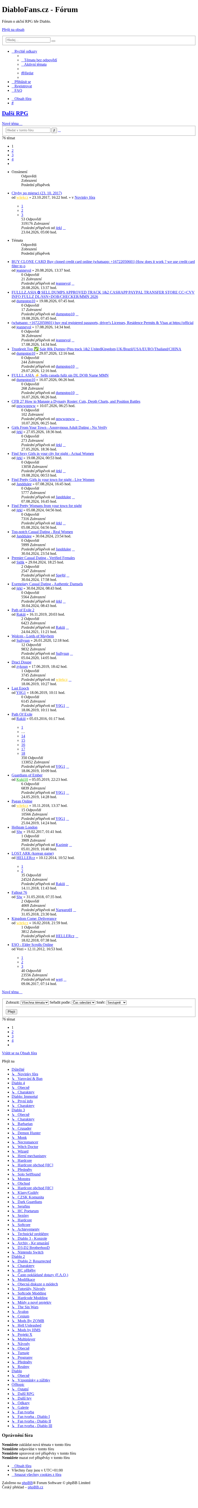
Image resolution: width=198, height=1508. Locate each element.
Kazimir (62, 845)
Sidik (20, 562)
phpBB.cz (35, 1487)
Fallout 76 (19, 892)
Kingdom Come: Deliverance (34, 918)
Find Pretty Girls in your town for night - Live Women (53, 480)
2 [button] (13, 150)
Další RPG (15, 113)
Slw (19, 832)
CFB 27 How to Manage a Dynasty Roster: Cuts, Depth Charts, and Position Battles (76, 401)
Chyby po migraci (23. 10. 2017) (37, 193)
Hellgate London (24, 827)
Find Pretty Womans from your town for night (47, 506)
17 (23, 749)
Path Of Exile (22, 714)
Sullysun (23, 640)
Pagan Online (22, 801)
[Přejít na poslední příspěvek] (64, 228)
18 (23, 753)
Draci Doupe (21, 662)
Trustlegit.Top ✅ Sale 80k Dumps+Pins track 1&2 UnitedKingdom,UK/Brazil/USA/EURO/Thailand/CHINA (96, 349)
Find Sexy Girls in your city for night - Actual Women (53, 453)
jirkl (59, 228)
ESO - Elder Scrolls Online (32, 945)
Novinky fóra (85, 197)
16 (23, 745)
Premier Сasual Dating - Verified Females (43, 558)
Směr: (101, 1002)
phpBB (27, 1483)
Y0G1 (21, 693)
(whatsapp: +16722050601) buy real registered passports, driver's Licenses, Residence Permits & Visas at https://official (102, 323)
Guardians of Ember (27, 775)
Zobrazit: (13, 1002)
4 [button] (13, 159)
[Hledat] (53, 41)
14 (23, 736)
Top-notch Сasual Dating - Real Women (42, 532)
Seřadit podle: (61, 1002)
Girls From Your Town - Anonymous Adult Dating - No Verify (59, 427)
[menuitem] (39, 60)
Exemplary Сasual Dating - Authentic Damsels (47, 584)
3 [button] (13, 155)
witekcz (22, 197)
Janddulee (24, 484)
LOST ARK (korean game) (33, 853)
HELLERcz (25, 858)
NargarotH (64, 910)
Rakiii (21, 614)
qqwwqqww (26, 406)
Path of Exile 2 (23, 610)
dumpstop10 (25, 301)
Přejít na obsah (13, 30)
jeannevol (23, 270)
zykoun (22, 666)
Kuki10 (22, 779)
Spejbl (60, 575)
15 (23, 740)
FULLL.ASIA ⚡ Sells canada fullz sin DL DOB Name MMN (60, 375)
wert (59, 979)
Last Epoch (20, 688)
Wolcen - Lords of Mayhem (33, 636)
